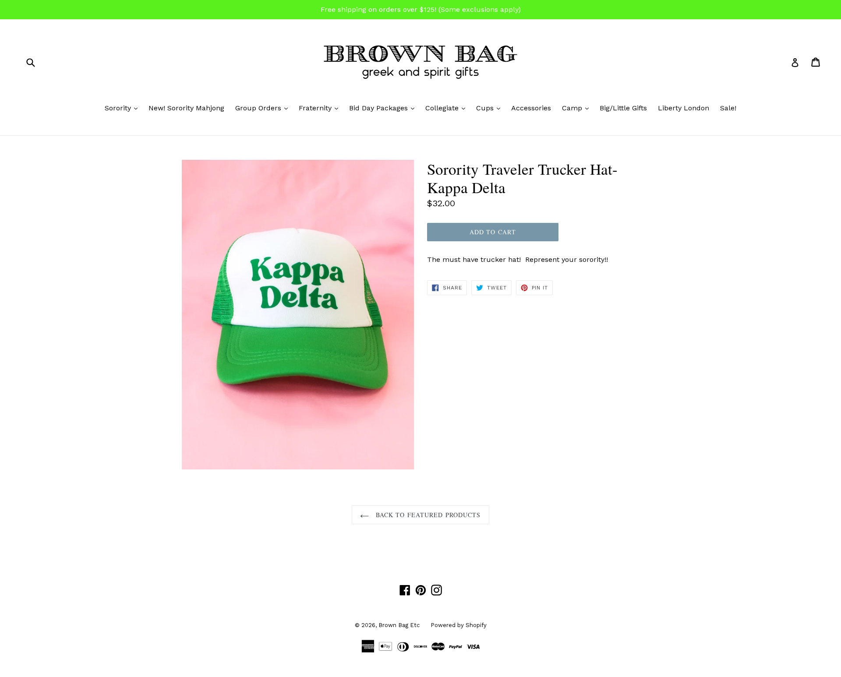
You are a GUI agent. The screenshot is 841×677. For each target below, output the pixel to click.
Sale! (728, 108)
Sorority (123, 107)
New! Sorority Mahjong (186, 108)
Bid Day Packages (384, 107)
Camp (577, 107)
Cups (490, 107)
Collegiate (447, 107)
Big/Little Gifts (623, 108)
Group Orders (263, 107)
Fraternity (321, 107)
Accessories (531, 108)
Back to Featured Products (427, 515)
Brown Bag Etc (399, 625)
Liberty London (683, 108)
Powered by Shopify (459, 625)
